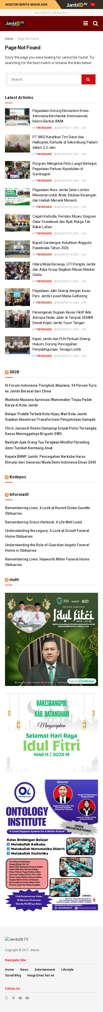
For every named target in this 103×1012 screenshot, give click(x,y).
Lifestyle (67, 969)
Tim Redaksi (44, 127)
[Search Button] (89, 79)
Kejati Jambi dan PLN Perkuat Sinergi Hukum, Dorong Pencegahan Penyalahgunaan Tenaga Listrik (61, 344)
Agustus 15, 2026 (68, 281)
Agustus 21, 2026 (68, 127)
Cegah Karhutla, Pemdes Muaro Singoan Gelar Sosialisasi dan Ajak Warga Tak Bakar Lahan (64, 221)
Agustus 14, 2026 (68, 302)
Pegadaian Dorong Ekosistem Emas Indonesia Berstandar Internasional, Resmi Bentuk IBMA (60, 115)
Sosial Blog (13, 975)
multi (14, 579)
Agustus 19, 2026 (68, 233)
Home (9, 39)
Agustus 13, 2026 (68, 329)
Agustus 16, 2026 (68, 254)
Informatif (19, 494)
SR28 (14, 372)
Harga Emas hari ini (40, 975)
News (24, 969)
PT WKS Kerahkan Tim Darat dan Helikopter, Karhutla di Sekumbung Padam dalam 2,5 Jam (65, 142)
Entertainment (45, 969)
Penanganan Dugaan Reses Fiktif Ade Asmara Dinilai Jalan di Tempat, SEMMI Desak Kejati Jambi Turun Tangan (62, 317)
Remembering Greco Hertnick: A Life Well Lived (43, 522)
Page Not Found (28, 39)
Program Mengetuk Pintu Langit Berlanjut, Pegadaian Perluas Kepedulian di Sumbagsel (64, 168)
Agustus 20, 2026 (68, 154)
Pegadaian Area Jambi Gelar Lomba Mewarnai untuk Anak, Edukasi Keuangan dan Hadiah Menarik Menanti (64, 195)
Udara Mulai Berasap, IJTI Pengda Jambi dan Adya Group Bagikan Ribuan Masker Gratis (64, 269)
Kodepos (18, 477)
